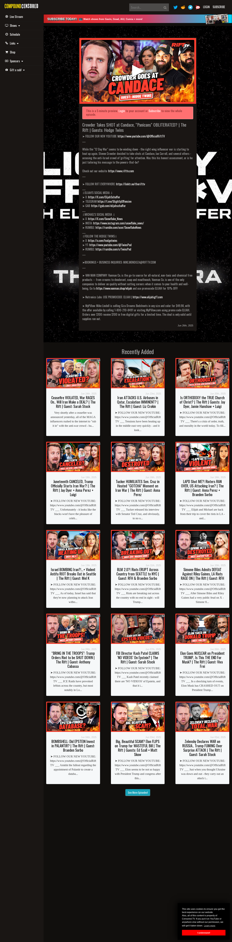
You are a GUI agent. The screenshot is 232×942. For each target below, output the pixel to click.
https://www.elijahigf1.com (148, 297)
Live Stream (16, 16)
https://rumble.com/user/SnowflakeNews (118, 227)
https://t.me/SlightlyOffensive (114, 201)
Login (206, 7)
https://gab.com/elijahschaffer (108, 206)
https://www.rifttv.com (121, 171)
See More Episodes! (138, 792)
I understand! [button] (203, 933)
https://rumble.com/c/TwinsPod (113, 249)
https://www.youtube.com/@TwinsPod (110, 245)
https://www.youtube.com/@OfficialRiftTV (141, 136)
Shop (12, 52)
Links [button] (13, 43)
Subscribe (219, 7)
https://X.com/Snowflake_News (105, 219)
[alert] (138, 18)
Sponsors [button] (15, 61)
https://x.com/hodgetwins (102, 240)
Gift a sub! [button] (16, 70)
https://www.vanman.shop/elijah (114, 288)
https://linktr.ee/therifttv (130, 184)
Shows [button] (14, 25)
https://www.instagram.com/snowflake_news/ (118, 223)
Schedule (15, 34)
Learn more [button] (209, 925)
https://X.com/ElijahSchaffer (104, 197)
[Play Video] (138, 71)
